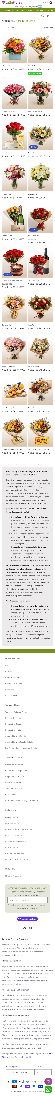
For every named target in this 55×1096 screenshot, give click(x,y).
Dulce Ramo (32, 325)
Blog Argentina (11, 847)
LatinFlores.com (22, 1091)
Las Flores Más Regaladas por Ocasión (21, 748)
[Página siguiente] (38, 464)
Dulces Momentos (34, 366)
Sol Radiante (32, 194)
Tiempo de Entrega (13, 788)
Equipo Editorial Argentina (16, 859)
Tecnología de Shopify (36, 1091)
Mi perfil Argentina (13, 876)
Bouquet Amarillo (34, 153)
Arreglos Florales (12, 677)
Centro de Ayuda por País (16, 770)
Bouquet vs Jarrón (13, 730)
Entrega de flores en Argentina (18, 829)
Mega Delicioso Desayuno (11, 408)
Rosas (7, 665)
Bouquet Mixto (7, 194)
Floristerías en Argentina (16, 841)
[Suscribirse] (44, 900)
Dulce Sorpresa (7, 153)
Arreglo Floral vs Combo (15, 736)
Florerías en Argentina (15, 835)
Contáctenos (10, 794)
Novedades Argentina (14, 853)
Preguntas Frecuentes (14, 776)
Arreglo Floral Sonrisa (35, 111)
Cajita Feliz (6, 66)
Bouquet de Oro (33, 236)
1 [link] (16, 464)
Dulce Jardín (6, 325)
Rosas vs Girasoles (13, 718)
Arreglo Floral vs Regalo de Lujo (19, 742)
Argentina (8, 20)
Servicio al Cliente (23, 10)
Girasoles (9, 671)
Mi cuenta (9, 10)
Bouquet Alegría (33, 408)
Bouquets (9, 689)
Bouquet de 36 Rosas (9, 111)
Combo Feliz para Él (35, 280)
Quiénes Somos (12, 817)
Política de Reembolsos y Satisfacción (21, 800)
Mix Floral (31, 66)
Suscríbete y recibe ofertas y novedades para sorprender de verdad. (27, 892)
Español (45, 2)
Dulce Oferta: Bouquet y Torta (12, 280)
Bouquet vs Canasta (14, 724)
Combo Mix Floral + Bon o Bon (38, 449)
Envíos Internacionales (15, 782)
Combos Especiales (13, 683)
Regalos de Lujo (12, 695)
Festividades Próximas (15, 823)
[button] (5, 16)
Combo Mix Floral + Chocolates (13, 449)
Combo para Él (7, 236)
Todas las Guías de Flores (16, 712)
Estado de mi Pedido (44, 10)
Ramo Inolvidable (8, 366)
